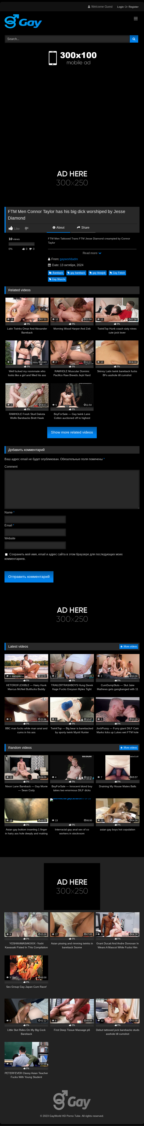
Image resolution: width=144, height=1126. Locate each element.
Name (9, 512)
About (60, 227)
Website (9, 538)
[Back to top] (132, 1114)
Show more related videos (72, 432)
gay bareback (77, 272)
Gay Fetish (119, 272)
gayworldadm (69, 259)
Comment (10, 466)
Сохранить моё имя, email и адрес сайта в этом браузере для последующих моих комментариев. (63, 556)
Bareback (58, 272)
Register (134, 6)
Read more (90, 253)
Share (85, 227)
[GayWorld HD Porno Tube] (72, 22)
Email (9, 525)
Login (120, 6)
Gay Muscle (58, 279)
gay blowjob (99, 272)
